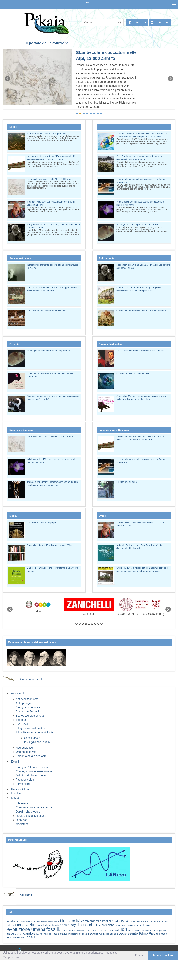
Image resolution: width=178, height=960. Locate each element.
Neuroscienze (24, 747)
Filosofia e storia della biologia (34, 732)
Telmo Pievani (149, 933)
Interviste (21, 819)
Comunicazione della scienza (34, 807)
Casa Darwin (32, 737)
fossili (52, 929)
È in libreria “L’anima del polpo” (41, 522)
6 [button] (92, 624)
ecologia (97, 925)
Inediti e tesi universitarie (31, 815)
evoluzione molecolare (139, 925)
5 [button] (89, 624)
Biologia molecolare (28, 707)
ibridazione (80, 930)
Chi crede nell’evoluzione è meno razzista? (47, 310)
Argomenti (17, 693)
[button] (10, 609)
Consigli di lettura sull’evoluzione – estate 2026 (49, 545)
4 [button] (86, 624)
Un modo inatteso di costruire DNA (132, 373)
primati (83, 933)
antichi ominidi (33, 921)
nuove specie (46, 934)
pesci (56, 933)
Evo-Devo (22, 724)
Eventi (15, 761)
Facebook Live (25, 779)
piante (63, 933)
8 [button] (98, 624)
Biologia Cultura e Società (32, 767)
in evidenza (18, 793)
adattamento (15, 921)
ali (24, 921)
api (57, 921)
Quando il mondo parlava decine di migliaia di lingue (141, 310)
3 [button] (83, 624)
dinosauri (84, 925)
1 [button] (76, 624)
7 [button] (95, 624)
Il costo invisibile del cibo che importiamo (46, 133)
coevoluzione (142, 921)
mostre (18, 934)
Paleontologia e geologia (31, 756)
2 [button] (80, 624)
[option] (38, 608)
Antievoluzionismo (27, 699)
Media (15, 797)
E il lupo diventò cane (126, 482)
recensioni (96, 933)
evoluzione (120, 925)
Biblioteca (22, 803)
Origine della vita (26, 751)
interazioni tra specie (100, 930)
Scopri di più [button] (11, 957)
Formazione (23, 783)
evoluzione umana (26, 929)
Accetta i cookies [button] (163, 955)
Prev (7, 78)
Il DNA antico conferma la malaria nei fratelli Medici (140, 350)
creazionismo (44, 925)
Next (170, 78)
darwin (55, 925)
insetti (88, 930)
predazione (73, 934)
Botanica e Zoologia (28, 711)
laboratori (114, 930)
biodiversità (70, 920)
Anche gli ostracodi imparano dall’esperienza (137, 224)
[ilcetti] (19, 950)
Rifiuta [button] (139, 955)
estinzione (108, 924)
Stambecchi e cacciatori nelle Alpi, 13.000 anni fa (50, 179)
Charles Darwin (120, 921)
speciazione (110, 934)
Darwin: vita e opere (28, 811)
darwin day (68, 925)
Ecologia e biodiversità (30, 715)
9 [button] (101, 624)
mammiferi (150, 930)
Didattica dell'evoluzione (31, 775)
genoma (63, 930)
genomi (71, 930)
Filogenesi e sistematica (31, 728)
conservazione (26, 925)
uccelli (30, 937)
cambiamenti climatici (96, 921)
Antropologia (23, 703)
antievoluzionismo (48, 921)
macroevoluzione (136, 930)
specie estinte (127, 933)
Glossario (26, 894)
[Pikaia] (46, 33)
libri (123, 929)
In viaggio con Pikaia (37, 742)
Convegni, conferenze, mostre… (35, 771)
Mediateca (22, 824)
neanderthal (30, 933)
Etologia (21, 719)
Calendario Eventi (31, 679)
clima (132, 921)
